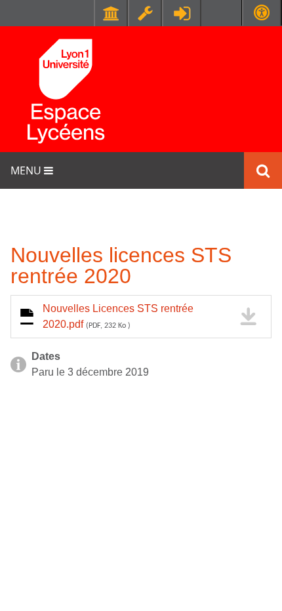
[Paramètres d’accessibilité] (261, 13)
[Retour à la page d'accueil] (65, 89)
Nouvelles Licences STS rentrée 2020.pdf (118, 316)
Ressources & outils (145, 13)
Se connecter (181, 13)
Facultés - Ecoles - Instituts (111, 13)
